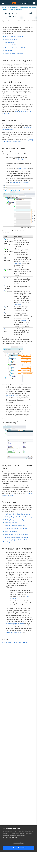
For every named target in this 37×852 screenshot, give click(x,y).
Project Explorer (21, 159)
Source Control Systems (15, 9)
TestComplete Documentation (10, 8)
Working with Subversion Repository (16, 537)
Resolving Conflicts (11, 522)
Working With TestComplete (28, 8)
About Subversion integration (14, 36)
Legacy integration (11, 39)
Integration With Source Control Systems (14, 642)
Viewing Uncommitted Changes (15, 525)
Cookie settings (19, 843)
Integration (5, 9)
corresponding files (12, 395)
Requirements (9, 42)
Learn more (14, 837)
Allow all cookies (18, 847)
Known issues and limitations (14, 53)
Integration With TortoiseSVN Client (16, 48)
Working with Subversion (13, 45)
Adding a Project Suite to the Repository (17, 514)
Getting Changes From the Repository (16, 520)
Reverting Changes (11, 531)
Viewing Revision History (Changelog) (16, 534)
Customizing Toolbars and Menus (19, 182)
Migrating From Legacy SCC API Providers (17, 140)
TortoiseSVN (17, 263)
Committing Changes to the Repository (17, 528)
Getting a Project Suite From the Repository (18, 517)
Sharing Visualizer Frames (14, 632)
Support (23, 3)
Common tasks (9, 51)
